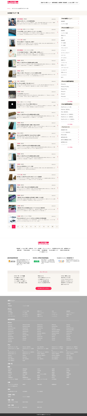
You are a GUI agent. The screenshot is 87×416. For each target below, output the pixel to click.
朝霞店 (53, 374)
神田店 (53, 370)
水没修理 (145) (64, 144)
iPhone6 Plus (39, 338)
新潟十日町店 (25, 401)
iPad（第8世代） (11, 358)
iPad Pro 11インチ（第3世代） (43, 352)
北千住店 (68, 370)
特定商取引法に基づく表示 (57, 248)
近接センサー (64, 65)
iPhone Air (63, 91)
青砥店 (38, 372)
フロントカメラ (64, 47)
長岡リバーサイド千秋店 (13, 401)
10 (52, 226)
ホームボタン (64, 57)
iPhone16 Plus (54, 326)
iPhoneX (68, 334)
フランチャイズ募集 (36, 250)
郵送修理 (65, 2)
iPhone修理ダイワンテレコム (19, 277)
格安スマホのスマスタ (65, 284)
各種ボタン (63, 60)
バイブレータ (64, 62)
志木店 (24, 375)
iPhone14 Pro (10, 329)
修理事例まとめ (67, 248)
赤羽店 (53, 372)
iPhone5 (24, 339)
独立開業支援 (44, 250)
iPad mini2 (25, 357)
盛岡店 (9, 396)
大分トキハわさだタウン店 (13, 407)
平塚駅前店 (10, 377)
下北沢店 (39, 370)
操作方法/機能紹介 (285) (66, 139)
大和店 (68, 375)
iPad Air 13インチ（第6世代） (67, 114)
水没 (62, 37)
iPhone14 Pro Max (70, 328)
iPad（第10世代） (55, 357)
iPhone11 (10, 334)
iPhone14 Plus (25, 329)
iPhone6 (53, 338)
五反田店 (24, 370)
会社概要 (39, 248)
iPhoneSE (68, 336)
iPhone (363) (63, 134)
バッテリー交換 (64, 23)
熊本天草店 (25, 407)
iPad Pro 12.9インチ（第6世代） (68, 119)
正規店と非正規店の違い (65, 250)
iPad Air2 (10, 355)
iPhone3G (10, 341)
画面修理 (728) (64, 129)
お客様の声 (31, 248)
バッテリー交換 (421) (65, 132)
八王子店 (10, 374)
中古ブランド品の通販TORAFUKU (44, 282)
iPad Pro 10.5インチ (12, 353)
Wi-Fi (62, 77)
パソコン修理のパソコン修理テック (20, 281)
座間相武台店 (25, 377)
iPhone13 (39, 331)
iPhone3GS (69, 339)
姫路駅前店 (54, 384)
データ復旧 (63, 42)
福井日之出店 (40, 401)
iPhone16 (68, 326)
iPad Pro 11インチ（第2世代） (58, 352)
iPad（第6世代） (40, 358)
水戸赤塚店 (54, 379)
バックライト (64, 74)
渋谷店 (38, 368)
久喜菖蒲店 (69, 374)
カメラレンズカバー (65, 52)
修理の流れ (19, 250)
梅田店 (24, 384)
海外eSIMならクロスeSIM (65, 277)
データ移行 (63, 45)
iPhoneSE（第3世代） (56, 329)
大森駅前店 (25, 372)
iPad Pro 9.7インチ (26, 353)
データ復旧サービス (44, 251)
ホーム (9, 8)
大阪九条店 (39, 384)
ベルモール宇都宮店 (27, 379)
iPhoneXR (54, 334)
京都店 (68, 384)
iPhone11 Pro (69, 333)
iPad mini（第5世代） (56, 355)
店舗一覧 (43, 2)
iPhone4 (53, 339)
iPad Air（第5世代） (41, 353)
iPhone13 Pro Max (70, 329)
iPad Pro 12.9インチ (12, 352)
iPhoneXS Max (26, 334)
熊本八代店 (39, 407)
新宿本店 (10, 368)
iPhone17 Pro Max (65, 86)
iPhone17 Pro (64, 89)
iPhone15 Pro (25, 328)
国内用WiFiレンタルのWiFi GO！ (67, 282)
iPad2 (24, 360)
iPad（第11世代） (65, 111)
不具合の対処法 (27, 250)
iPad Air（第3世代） (70, 353)
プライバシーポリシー (46, 248)
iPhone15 (54, 328)
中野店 (68, 368)
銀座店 (9, 370)
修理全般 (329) (64, 137)
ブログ (76, 2)
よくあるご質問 (71, 2)
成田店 (68, 377)
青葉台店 (53, 375)
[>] (57, 226)
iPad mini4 (69, 355)
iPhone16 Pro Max (65, 98)
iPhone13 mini (25, 331)
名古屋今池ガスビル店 (12, 391)
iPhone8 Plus (10, 336)
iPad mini (39, 357)
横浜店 (38, 375)
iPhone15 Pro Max (11, 328)
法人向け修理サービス (53, 250)
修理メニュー (48, 2)
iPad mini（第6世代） (41, 355)
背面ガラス (63, 35)
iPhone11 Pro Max (55, 333)
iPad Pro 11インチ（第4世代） (29, 352)
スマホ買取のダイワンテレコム (43, 279)
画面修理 (63, 21)
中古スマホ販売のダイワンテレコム (44, 277)
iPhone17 (63, 94)
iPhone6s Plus (11, 338)
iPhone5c (10, 339)
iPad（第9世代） (70, 357)
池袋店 (53, 368)
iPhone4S (39, 339)
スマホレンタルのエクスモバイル (67, 279)
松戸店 (53, 377)
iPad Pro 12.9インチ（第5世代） (68, 121)
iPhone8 (24, 336)
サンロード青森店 (26, 396)
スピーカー (63, 55)
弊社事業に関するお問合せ (43, 288)
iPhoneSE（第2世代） (41, 333)
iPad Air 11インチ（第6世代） (67, 116)
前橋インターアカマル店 (42, 379)
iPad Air (24, 355)
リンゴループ (64, 70)
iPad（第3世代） (11, 360)
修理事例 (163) (64, 142)
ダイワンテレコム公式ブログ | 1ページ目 (20, 8)
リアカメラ (63, 50)
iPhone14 (39, 329)
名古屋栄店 (25, 391)
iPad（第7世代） (26, 358)
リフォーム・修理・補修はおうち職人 (20, 282)
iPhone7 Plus (39, 336)
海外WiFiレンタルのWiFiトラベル (67, 281)
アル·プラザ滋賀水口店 (12, 386)
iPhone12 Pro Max (55, 331)
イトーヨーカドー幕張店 (13, 379)
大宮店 (9, 375)
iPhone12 (24, 333)
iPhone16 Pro (40, 326)
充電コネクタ (64, 72)
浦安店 (38, 377)
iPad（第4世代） (70, 358)
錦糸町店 (10, 372)
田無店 (68, 372)
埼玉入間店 (25, 374)
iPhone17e (63, 84)
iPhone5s (68, 338)
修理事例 (60, 2)
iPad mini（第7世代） (65, 109)
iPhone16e (63, 96)
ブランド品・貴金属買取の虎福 (43, 281)
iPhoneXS (39, 334)
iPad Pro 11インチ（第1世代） (73, 352)
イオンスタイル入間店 (41, 374)
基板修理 (63, 40)
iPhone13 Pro (10, 331)
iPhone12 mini (11, 333)
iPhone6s (24, 338)
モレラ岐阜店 (40, 391)
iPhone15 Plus (40, 328)
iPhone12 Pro (69, 331)
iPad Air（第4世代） (56, 353)
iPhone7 (53, 336)
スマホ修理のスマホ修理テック (19, 279)
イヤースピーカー (65, 67)
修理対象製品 (55, 2)
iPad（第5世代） (55, 358)
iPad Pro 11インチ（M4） (66, 106)
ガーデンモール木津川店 (13, 384)
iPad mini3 (10, 357)
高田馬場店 (25, 368)
